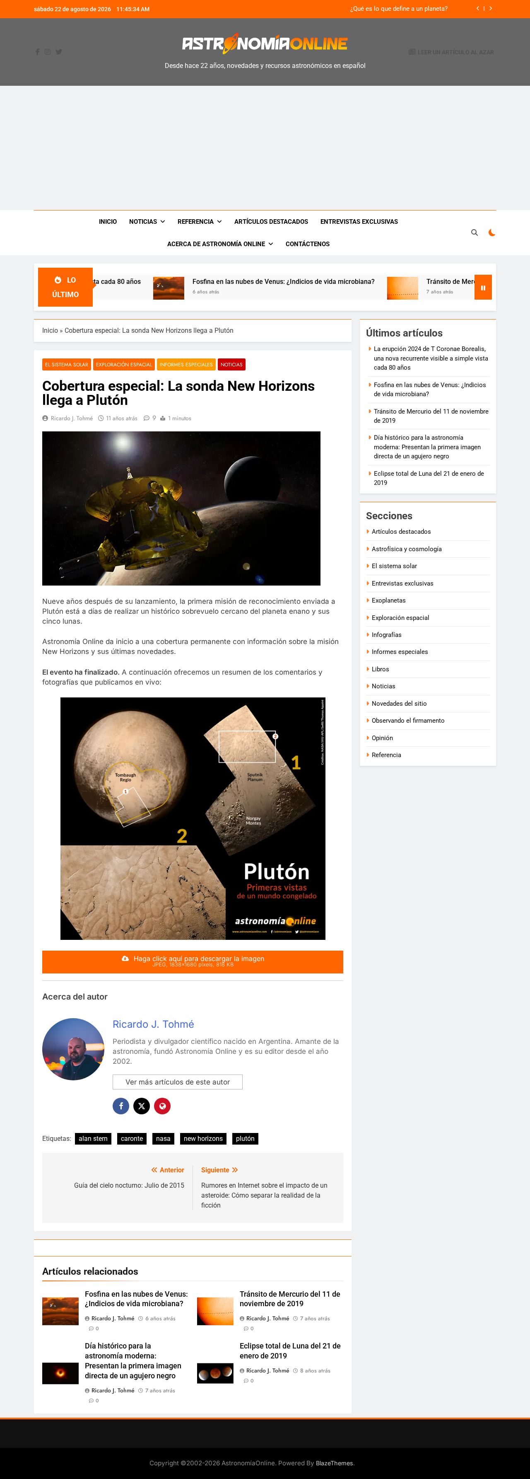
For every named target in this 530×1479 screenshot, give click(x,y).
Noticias (143, 221)
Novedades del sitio (399, 703)
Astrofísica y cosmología (407, 549)
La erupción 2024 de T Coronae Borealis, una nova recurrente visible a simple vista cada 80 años (431, 358)
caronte (132, 1139)
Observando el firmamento (408, 720)
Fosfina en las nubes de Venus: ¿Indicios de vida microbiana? (245, 282)
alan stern (93, 1139)
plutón (245, 1139)
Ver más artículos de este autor (177, 1082)
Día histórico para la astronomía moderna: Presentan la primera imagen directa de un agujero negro (427, 447)
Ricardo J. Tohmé (72, 418)
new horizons (203, 1139)
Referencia (196, 221)
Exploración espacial (124, 364)
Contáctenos (308, 244)
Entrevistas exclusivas (359, 221)
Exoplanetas (389, 600)
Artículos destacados (271, 221)
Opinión (382, 738)
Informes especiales (186, 364)
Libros (380, 669)
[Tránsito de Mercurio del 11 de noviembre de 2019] (364, 292)
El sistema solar (66, 364)
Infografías (387, 635)
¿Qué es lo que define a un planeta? (399, 9)
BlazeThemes (334, 1463)
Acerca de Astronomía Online (216, 244)
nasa (163, 1139)
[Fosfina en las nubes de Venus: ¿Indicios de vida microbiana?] (130, 292)
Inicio (108, 221)
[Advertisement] (265, 148)
